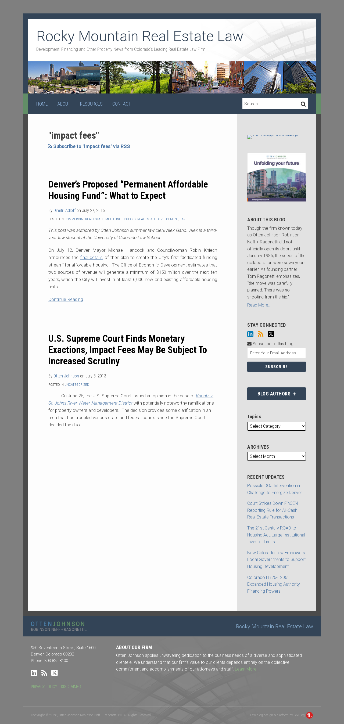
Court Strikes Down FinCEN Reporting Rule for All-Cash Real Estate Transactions (272, 510)
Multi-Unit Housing (120, 219)
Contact (121, 104)
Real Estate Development (157, 219)
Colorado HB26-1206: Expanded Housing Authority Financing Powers (273, 584)
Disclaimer (71, 686)
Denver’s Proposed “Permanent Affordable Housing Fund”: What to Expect (128, 190)
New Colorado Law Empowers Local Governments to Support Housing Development (276, 559)
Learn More (245, 669)
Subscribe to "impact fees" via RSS (91, 146)
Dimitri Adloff (64, 210)
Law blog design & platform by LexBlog (278, 715)
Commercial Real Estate (84, 219)
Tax (182, 219)
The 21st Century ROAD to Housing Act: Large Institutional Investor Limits (276, 534)
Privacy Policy (44, 686)
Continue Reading (65, 299)
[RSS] (260, 334)
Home (42, 104)
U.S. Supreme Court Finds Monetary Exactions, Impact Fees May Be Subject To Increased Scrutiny (127, 350)
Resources (91, 104)
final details (91, 257)
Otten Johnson (66, 376)
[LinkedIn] (250, 334)
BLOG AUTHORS (269, 392)
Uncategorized (76, 385)
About (63, 104)
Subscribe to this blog (272, 343)
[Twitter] (271, 334)
